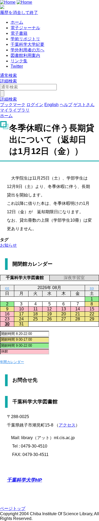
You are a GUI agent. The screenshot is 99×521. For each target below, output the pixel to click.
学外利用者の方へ (27, 50)
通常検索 (8, 75)
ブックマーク (12, 104)
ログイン (34, 104)
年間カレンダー (12, 362)
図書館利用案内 (25, 55)
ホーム (17, 22)
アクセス (67, 425)
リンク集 (19, 61)
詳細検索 (8, 81)
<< (7, 288)
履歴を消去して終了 (19, 12)
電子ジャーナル (25, 28)
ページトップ (12, 508)
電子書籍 (19, 33)
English (51, 104)
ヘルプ (66, 104)
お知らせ (8, 245)
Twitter (17, 66)
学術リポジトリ (25, 39)
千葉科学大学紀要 (27, 44)
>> (92, 288)
